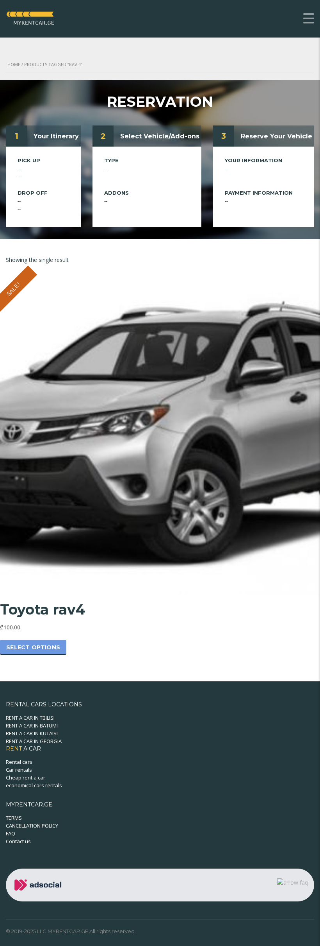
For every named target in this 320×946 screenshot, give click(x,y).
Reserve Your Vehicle (276, 136)
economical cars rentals (34, 785)
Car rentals (19, 769)
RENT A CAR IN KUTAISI (32, 733)
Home (13, 64)
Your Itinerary (56, 136)
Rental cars (19, 761)
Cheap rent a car (25, 777)
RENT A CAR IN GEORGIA (34, 741)
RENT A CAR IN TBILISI (30, 717)
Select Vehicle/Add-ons (159, 136)
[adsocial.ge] (39, 884)
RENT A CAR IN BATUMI (32, 725)
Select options (33, 647)
